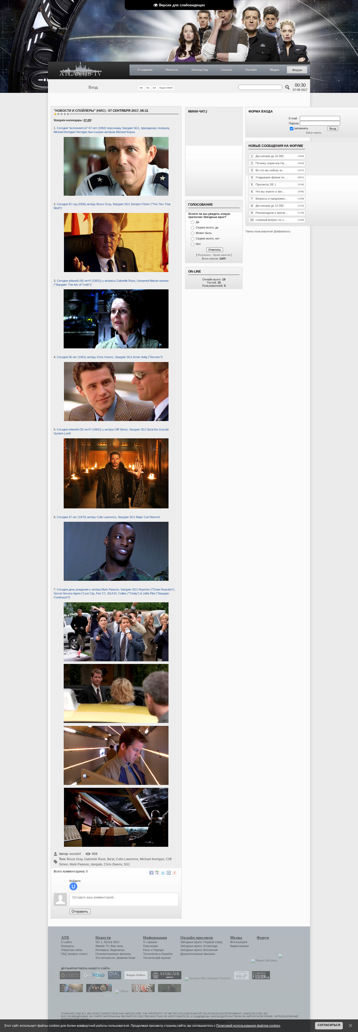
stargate (96, 864)
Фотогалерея (238, 942)
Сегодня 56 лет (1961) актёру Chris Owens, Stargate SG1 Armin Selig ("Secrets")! (110, 357)
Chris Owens (113, 864)
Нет (198, 244)
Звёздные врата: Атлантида (198, 946)
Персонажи (150, 946)
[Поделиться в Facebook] (151, 873)
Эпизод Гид (199, 69)
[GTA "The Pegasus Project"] (168, 991)
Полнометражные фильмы (113, 953)
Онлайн (251, 69)
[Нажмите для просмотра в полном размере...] (116, 271)
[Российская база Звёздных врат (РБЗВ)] (98, 991)
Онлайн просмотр (196, 937)
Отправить (80, 911)
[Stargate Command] (68, 978)
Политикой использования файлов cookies (248, 1025)
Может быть (204, 233)
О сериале (145, 69)
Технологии (150, 953)
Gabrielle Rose (95, 859)
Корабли (166, 953)
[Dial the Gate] (113, 978)
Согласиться (329, 1024)
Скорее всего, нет (208, 238)
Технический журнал (157, 957)
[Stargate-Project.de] (240, 978)
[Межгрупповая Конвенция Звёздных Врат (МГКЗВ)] (70, 991)
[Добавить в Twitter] (163, 873)
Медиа (274, 69)
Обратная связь (72, 949)
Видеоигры (117, 949)
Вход (93, 87)
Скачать (226, 69)
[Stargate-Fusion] (259, 978)
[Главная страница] (80, 70)
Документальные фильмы (197, 953)
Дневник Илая (126, 957)
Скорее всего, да (207, 227)
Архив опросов (221, 255)
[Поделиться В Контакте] (169, 873)
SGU (116, 942)
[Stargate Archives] (135, 978)
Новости (172, 69)
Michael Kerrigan (152, 859)
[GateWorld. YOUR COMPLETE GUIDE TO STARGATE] (93, 978)
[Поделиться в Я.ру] (174, 873)
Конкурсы (67, 946)
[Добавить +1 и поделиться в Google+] (157, 873)
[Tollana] (120, 991)
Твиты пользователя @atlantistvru (267, 231)
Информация (155, 937)
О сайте (66, 942)
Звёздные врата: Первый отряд (201, 942)
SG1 (127, 864)
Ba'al (110, 859)
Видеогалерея (239, 946)
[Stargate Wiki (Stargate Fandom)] (206, 978)
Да (197, 222)
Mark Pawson (79, 864)
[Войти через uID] (73, 886)
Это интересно (105, 957)
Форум (297, 70)
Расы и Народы (153, 949)
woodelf (75, 854)
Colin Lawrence (127, 859)
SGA (107, 942)
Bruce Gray (75, 859)
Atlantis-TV (102, 946)
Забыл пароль (313, 132)
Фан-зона (117, 946)
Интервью (102, 949)
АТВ (65, 937)
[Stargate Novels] (164, 978)
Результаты (204, 255)
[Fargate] (142, 991)
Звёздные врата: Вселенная (199, 949)
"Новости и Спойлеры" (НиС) (80, 111)
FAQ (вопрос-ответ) (74, 953)
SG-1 (98, 942)
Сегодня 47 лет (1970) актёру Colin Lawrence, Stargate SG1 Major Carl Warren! (108, 517)
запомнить (301, 128)
